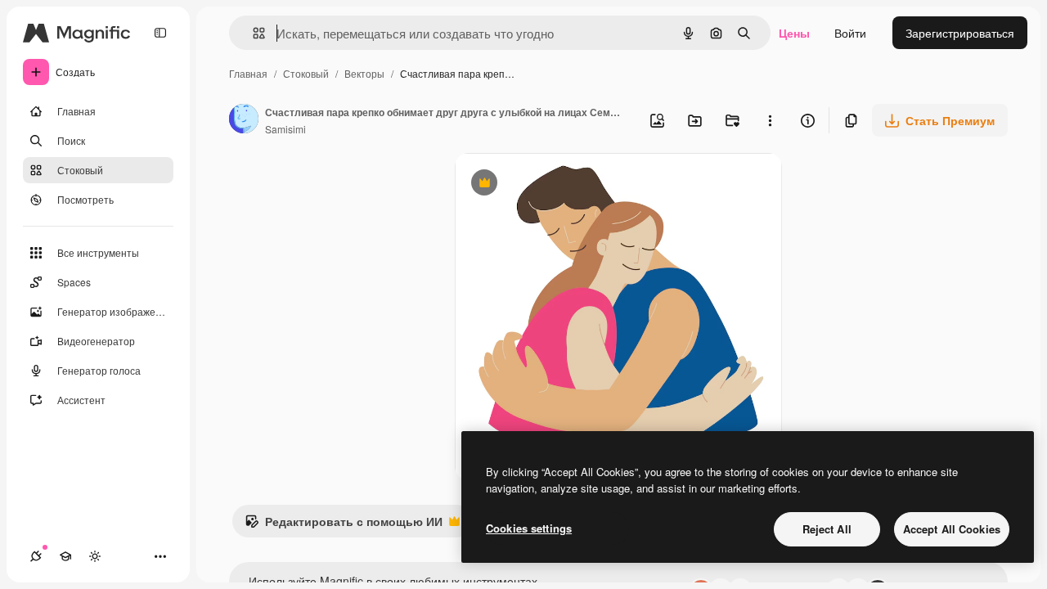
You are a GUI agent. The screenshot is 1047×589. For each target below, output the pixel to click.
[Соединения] (36, 556)
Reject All (827, 529)
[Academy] (65, 556)
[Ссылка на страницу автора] (243, 120)
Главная (248, 73)
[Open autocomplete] (252, 33)
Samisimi (285, 129)
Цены (794, 33)
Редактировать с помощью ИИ (344, 525)
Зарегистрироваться (959, 33)
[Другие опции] (769, 120)
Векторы (364, 73)
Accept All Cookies (951, 529)
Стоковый (306, 73)
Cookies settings (529, 528)
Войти (850, 33)
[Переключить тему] (95, 556)
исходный (564, 184)
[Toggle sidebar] (160, 33)
